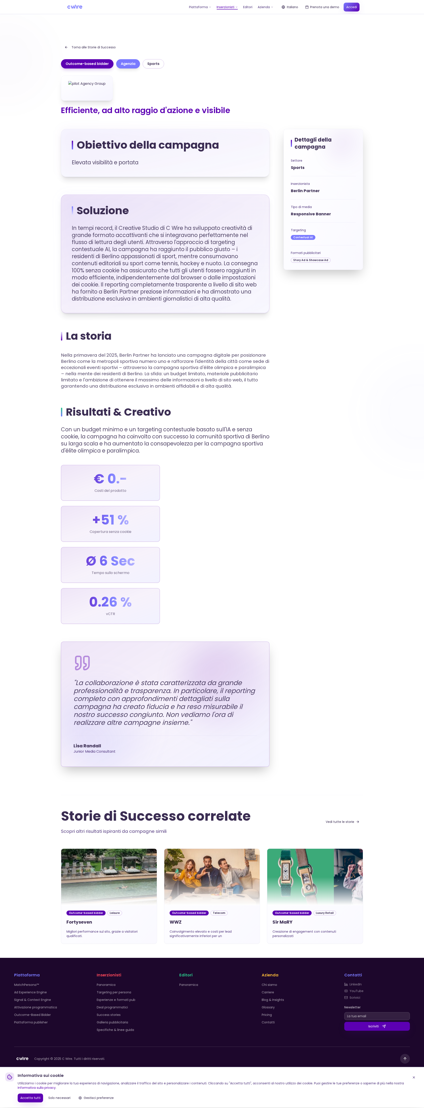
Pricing (267, 1015)
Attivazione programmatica (35, 1007)
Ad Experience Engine (30, 992)
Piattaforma (198, 7)
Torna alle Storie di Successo (94, 47)
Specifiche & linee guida (115, 1030)
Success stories (109, 1015)
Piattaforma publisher (31, 1022)
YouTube (356, 991)
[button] (109, 896)
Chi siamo (269, 985)
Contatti (268, 1022)
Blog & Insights (273, 1000)
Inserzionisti (225, 7)
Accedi (351, 7)
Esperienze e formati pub (116, 1000)
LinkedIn (356, 984)
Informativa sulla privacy (37, 1088)
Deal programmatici (112, 1007)
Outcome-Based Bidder (32, 1015)
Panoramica (106, 985)
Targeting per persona (114, 992)
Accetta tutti (30, 1098)
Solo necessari (59, 1098)
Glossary (268, 1007)
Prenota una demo (324, 7)
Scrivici (355, 997)
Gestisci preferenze (99, 1098)
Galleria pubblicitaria (112, 1022)
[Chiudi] (414, 1078)
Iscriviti (373, 1026)
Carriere (268, 992)
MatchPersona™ (26, 985)
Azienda (264, 7)
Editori (247, 7)
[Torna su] (405, 1059)
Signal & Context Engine (32, 1000)
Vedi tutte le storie (340, 822)
